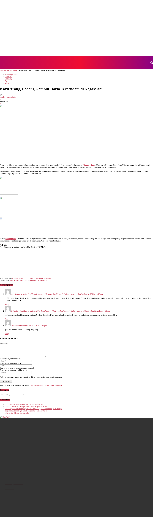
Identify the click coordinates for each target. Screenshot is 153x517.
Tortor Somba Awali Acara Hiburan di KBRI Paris (28, 280)
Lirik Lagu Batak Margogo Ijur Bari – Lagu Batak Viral (26, 404)
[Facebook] (4, 267)
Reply (7, 304)
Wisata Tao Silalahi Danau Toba (17, 413)
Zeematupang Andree (19, 326)
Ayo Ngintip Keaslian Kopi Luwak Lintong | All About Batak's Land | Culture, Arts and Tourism (47, 294)
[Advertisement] (28, 158)
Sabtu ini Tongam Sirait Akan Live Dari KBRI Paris (31, 278)
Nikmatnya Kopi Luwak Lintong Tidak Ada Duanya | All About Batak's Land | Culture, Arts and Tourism (51, 311)
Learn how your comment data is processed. (46, 385)
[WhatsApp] (21, 267)
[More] (30, 267)
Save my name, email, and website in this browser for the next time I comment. (32, 377)
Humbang (8, 79)
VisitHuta (8, 77)
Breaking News (11, 70)
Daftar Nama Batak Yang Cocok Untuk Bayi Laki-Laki (26, 406)
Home (2, 70)
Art (6, 81)
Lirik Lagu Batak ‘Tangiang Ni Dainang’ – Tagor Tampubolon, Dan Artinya (33, 409)
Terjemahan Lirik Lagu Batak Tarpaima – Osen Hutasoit (26, 411)
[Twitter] (12, 267)
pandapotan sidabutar (8, 97)
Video (7, 83)
